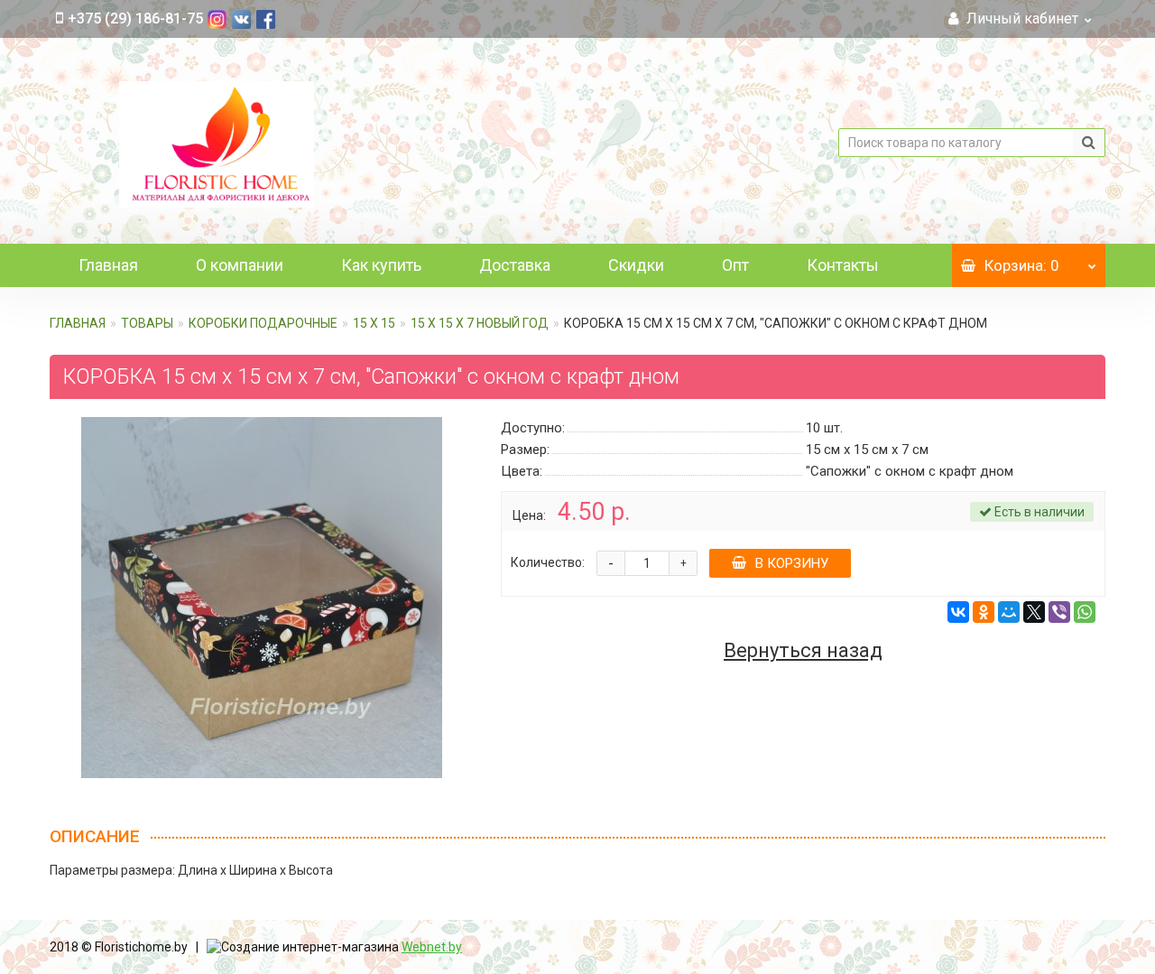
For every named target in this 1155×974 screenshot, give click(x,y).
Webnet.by (432, 947)
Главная (108, 264)
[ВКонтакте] (958, 612)
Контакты (843, 264)
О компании (239, 264)
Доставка (514, 264)
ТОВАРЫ (147, 323)
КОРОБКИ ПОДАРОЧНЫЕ (263, 323)
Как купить (381, 264)
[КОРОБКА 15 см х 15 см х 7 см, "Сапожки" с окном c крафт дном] (261, 597)
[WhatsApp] (1084, 612)
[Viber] (1059, 612)
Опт (735, 264)
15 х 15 (374, 323)
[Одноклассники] (983, 612)
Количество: (548, 562)
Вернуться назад (803, 651)
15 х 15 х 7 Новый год (480, 323)
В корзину (791, 563)
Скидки (636, 264)
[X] (1034, 612)
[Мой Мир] (1009, 612)
